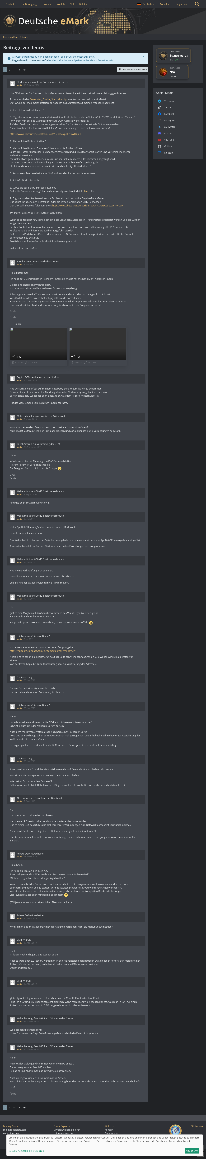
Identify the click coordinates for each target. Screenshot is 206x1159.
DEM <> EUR (24, 939)
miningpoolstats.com (15, 1129)
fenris (19, 85)
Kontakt (109, 1129)
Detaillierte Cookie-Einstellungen (26, 1150)
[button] (146, 4)
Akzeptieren (192, 1150)
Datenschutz (111, 1133)
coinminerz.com (12, 1133)
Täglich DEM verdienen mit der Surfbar (38, 377)
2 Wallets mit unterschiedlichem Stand (38, 261)
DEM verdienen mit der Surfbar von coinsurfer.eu (44, 82)
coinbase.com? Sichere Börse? (33, 636)
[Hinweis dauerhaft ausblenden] (143, 56)
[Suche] (197, 4)
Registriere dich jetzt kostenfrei (30, 60)
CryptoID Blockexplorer (67, 1129)
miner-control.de (63, 1133)
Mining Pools (10, 1126)
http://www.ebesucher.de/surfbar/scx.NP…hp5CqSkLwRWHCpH (87, 205)
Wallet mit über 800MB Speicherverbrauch (40, 491)
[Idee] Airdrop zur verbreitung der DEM (38, 443)
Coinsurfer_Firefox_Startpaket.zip (48, 99)
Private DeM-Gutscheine (30, 853)
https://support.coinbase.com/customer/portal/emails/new (42, 650)
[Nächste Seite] (24, 69)
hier (86, 191)
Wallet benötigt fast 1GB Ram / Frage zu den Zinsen (45, 1018)
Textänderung (24, 677)
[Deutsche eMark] (103, 21)
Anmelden (165, 4)
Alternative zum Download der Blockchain (40, 798)
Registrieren (182, 4)
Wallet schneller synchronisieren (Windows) (41, 416)
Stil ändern (197, 1126)
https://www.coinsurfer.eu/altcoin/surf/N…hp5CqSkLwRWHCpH (45, 133)
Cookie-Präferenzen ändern (134, 69)
